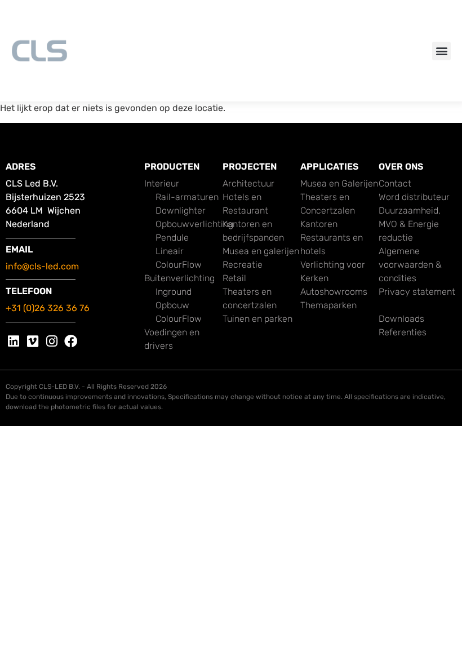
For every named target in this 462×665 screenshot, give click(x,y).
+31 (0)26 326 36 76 (48, 308)
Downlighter (181, 210)
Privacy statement (417, 291)
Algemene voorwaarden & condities (410, 264)
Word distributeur (414, 197)
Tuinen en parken (257, 318)
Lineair (170, 251)
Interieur (161, 183)
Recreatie (243, 264)
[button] (441, 51)
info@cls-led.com (42, 266)
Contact (395, 183)
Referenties (403, 332)
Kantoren (318, 224)
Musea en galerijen (261, 251)
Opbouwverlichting (194, 224)
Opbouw (172, 305)
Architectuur (248, 183)
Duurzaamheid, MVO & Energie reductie (410, 224)
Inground (174, 291)
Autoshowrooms (333, 291)
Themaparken (328, 305)
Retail (234, 278)
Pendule (172, 237)
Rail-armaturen (187, 197)
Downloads (401, 318)
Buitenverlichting (179, 278)
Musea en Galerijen (339, 183)
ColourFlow (179, 264)
